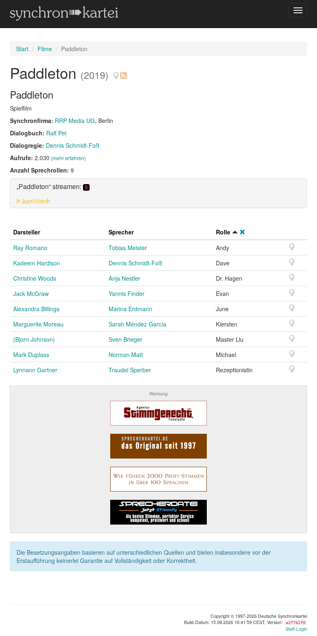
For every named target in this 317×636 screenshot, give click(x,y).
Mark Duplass (31, 354)
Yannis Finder (126, 293)
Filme (45, 49)
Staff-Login (296, 629)
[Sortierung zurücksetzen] (242, 232)
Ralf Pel (56, 133)
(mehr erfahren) (68, 157)
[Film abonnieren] (123, 72)
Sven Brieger (125, 339)
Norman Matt (126, 354)
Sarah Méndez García (137, 324)
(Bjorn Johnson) (34, 339)
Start (22, 49)
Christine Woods (34, 278)
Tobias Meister (128, 248)
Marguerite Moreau (38, 324)
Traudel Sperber (130, 370)
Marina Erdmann (130, 309)
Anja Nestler (124, 278)
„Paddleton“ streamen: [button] (50, 187)
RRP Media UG (75, 120)
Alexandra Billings (36, 309)
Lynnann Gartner (35, 370)
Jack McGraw (31, 293)
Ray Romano (30, 248)
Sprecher (121, 232)
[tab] (158, 193)
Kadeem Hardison (36, 263)
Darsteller (26, 232)
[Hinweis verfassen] (116, 72)
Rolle (223, 232)
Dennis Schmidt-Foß (72, 145)
